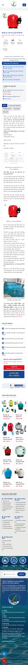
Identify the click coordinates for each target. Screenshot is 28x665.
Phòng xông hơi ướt (21, 504)
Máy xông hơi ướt (20, 508)
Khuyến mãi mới (7, 108)
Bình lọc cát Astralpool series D (7, 416)
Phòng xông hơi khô (21, 502)
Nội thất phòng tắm (8, 528)
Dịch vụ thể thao (7, 544)
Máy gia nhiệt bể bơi (8, 507)
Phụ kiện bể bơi (7, 505)
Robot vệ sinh (6, 524)
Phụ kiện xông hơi (20, 510)
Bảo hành (5, 112)
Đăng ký (21, 574)
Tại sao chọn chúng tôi (14, 105)
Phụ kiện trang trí (7, 526)
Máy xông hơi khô (20, 506)
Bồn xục (18, 512)
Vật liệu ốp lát (6, 522)
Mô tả (4, 105)
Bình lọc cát (6, 501)
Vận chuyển (17, 108)
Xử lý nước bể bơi (7, 546)
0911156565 (14, 56)
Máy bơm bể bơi (7, 503)
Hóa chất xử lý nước (8, 520)
